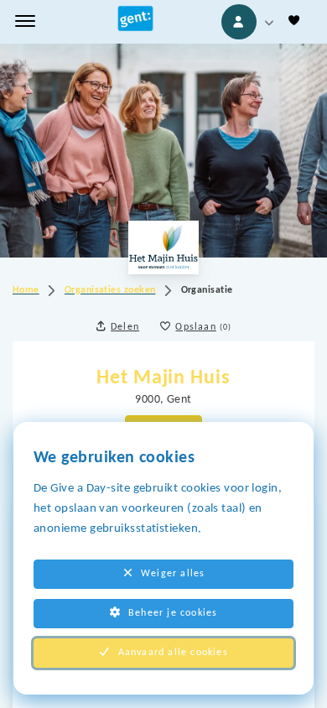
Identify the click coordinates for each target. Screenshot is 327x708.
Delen (125, 327)
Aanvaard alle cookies (173, 653)
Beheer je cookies (172, 613)
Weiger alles (173, 574)
